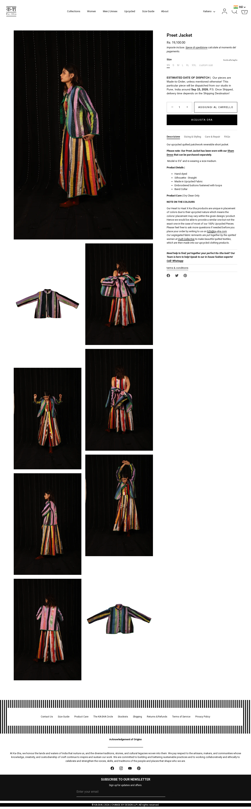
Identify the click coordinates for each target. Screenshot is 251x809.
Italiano (207, 11)
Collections (73, 11)
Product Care (81, 716)
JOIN (172, 791)
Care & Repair (212, 136)
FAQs (227, 136)
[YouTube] (129, 768)
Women (91, 11)
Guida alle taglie (230, 60)
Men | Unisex (110, 11)
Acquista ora (202, 119)
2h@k (211, 231)
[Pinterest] (138, 768)
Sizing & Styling (192, 136)
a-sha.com (221, 231)
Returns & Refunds (157, 716)
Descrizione (173, 136)
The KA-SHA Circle (103, 716)
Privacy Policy (202, 716)
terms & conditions (177, 267)
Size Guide (148, 11)
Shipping (137, 716)
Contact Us (47, 716)
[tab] (175, 137)
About (164, 11)
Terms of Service (181, 716)
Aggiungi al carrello (215, 107)
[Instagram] (121, 768)
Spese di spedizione (196, 47)
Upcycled (129, 11)
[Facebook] (112, 768)
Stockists (123, 716)
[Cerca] (234, 11)
